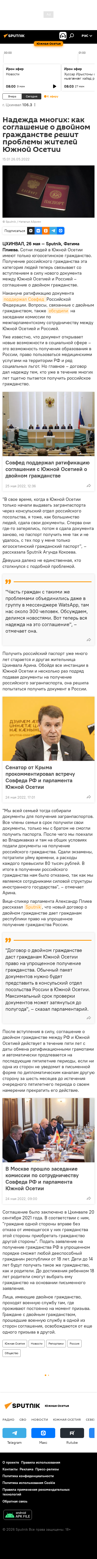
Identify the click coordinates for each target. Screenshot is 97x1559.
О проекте (10, 1462)
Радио (8, 1419)
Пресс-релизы (47, 1469)
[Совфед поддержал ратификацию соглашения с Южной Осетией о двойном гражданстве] (48, 424)
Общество (11, 1353)
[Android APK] (18, 1515)
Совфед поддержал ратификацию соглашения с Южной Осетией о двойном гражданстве (47, 469)
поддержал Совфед (24, 299)
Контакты (10, 1469)
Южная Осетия (15, 1343)
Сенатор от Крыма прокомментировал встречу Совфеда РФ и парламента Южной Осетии (40, 777)
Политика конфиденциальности (28, 1476)
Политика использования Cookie (28, 1482)
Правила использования (40, 1462)
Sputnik (33, 907)
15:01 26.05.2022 (16, 159)
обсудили (58, 311)
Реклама (26, 1469)
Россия (74, 1343)
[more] (89, 486)
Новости (12, 74)
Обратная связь (14, 1501)
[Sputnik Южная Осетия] (14, 37)
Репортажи (56, 1343)
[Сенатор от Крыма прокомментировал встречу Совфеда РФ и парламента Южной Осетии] (48, 729)
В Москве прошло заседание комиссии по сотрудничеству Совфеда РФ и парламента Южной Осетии (42, 1178)
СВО (22, 1419)
